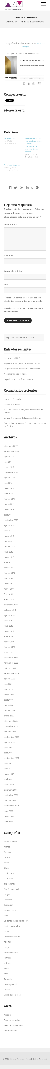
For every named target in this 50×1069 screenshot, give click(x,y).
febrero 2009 (9, 710)
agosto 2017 (9, 456)
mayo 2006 (9, 816)
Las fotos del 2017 (12, 358)
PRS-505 (7, 942)
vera (6, 418)
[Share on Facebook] (10, 187)
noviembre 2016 (11, 472)
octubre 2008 (10, 731)
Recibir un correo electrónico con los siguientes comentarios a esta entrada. (23, 299)
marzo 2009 (9, 705)
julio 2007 (8, 763)
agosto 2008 (9, 742)
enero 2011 (9, 599)
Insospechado (10, 910)
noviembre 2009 (11, 663)
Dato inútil (8, 878)
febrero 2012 (9, 573)
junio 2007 (8, 768)
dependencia (9, 884)
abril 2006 (8, 821)
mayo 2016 (9, 488)
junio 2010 (8, 626)
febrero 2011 (9, 594)
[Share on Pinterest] (37, 187)
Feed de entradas (12, 1020)
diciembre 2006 (10, 790)
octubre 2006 (10, 800)
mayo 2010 (9, 631)
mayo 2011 (9, 583)
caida (6, 862)
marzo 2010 (9, 641)
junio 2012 (8, 552)
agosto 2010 (9, 615)
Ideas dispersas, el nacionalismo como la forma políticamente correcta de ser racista (33, 145)
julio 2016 (8, 483)
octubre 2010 (10, 610)
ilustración (8, 905)
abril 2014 (8, 515)
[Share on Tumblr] (32, 187)
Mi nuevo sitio (10, 138)
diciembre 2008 (10, 721)
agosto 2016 (9, 477)
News (6, 931)
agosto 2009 (9, 678)
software (8, 963)
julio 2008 (8, 747)
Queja (6, 947)
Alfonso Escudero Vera (20, 1059)
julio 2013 (8, 530)
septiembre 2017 (11, 451)
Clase (6, 868)
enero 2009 (9, 715)
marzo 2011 (9, 589)
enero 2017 (9, 467)
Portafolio (17, 399)
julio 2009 (8, 684)
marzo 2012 (9, 567)
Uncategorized (10, 984)
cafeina (7, 857)
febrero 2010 (9, 647)
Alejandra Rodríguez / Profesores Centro (22, 363)
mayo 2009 (9, 694)
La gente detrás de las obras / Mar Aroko (22, 368)
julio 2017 (8, 462)
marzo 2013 (9, 541)
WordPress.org (10, 1030)
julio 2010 (8, 620)
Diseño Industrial (11, 889)
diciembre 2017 (10, 446)
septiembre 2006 (11, 805)
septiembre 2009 (11, 673)
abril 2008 (8, 752)
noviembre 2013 (11, 520)
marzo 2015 (9, 504)
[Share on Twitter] (15, 187)
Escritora (8, 899)
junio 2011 (8, 578)
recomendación (37, 22)
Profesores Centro (12, 936)
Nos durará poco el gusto (15, 374)
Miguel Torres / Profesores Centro (19, 379)
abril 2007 (8, 779)
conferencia (9, 873)
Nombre (8, 255)
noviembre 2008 (11, 726)
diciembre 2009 (10, 657)
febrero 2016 (9, 499)
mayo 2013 (9, 536)
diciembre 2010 (10, 604)
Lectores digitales (12, 926)
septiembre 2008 (11, 737)
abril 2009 (8, 700)
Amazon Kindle (10, 841)
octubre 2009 (10, 668)
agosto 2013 (9, 525)
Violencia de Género (12, 995)
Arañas (7, 847)
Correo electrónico (13, 271)
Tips (6, 973)
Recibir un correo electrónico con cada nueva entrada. (23, 310)
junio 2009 (8, 689)
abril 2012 (8, 562)
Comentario (10, 224)
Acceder (7, 1015)
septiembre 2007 (11, 758)
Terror (7, 968)
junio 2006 (8, 811)
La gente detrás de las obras (16, 921)
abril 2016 (8, 493)
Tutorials (8, 979)
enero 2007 (9, 784)
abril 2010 (8, 636)
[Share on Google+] (21, 187)
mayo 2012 (9, 557)
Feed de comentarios (13, 1025)
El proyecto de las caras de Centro (26, 418)
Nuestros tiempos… (12, 165)
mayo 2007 (9, 774)
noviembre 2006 (11, 795)
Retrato (7, 958)
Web (6, 284)
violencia (7, 989)
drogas (7, 894)
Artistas (25, 22)
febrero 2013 (9, 546)
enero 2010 (9, 652)
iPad (6, 915)
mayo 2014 (9, 509)
